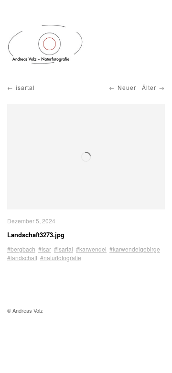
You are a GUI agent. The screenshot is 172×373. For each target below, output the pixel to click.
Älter (149, 87)
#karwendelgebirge (134, 249)
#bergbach (21, 249)
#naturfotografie (60, 257)
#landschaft (22, 257)
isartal (25, 87)
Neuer (127, 87)
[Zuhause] (45, 44)
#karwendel (91, 249)
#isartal (63, 249)
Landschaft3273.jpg (35, 234)
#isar (44, 249)
